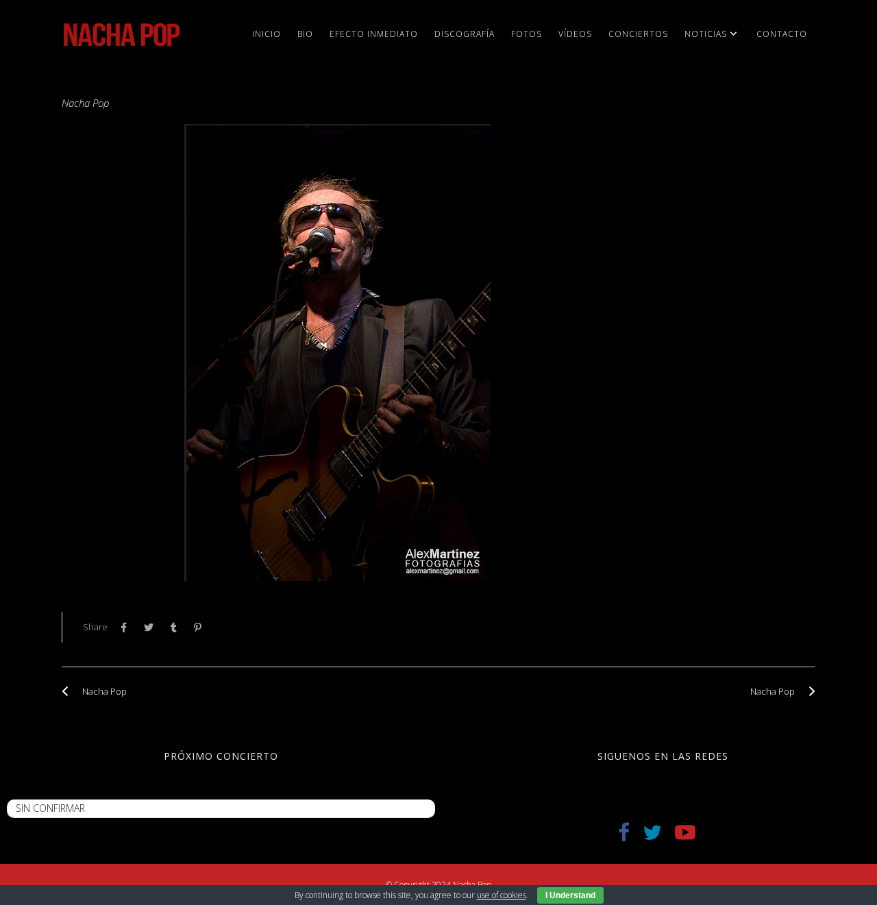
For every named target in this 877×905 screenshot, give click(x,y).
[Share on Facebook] (127, 627)
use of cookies (501, 895)
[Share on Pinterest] (201, 627)
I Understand (570, 895)
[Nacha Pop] (68, 691)
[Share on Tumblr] (177, 627)
